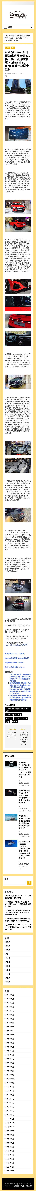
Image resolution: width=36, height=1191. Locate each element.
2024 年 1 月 (10, 1119)
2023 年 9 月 (10, 1135)
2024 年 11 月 (10, 1079)
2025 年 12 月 (10, 1027)
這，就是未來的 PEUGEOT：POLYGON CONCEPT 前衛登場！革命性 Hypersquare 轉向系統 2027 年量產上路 (24, 850)
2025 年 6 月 (10, 1051)
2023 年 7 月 (10, 1143)
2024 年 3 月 (10, 1111)
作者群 (22, 1186)
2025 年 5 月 (10, 1055)
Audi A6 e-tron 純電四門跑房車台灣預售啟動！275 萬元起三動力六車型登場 (20, 691)
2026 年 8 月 (10, 995)
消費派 (8, 962)
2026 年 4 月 (10, 1011)
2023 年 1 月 (10, 1167)
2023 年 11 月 (10, 1127)
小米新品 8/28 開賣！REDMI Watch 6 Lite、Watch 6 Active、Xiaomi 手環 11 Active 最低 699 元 (17, 912)
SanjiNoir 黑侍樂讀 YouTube (14, 662)
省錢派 (8, 970)
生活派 (8, 966)
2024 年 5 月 (10, 1103)
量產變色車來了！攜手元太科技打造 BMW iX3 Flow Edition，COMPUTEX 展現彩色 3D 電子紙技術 (25, 770)
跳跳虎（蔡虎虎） (12, 73)
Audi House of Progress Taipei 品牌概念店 (17, 710)
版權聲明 (16, 1186)
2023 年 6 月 (10, 1147)
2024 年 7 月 (10, 1095)
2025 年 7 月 (10, 1047)
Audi (12, 705)
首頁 (6, 36)
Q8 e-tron (9, 718)
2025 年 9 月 (10, 1039)
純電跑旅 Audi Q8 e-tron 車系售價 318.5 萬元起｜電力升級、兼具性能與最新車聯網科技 (20, 698)
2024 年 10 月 (10, 1083)
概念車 (14, 722)
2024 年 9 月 (10, 1087)
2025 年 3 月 (10, 1063)
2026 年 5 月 (10, 1007)
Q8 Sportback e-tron (21, 718)
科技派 (8, 974)
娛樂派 (8, 950)
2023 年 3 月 (10, 1159)
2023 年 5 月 (10, 1151)
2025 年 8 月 (10, 1043)
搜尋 (6, 879)
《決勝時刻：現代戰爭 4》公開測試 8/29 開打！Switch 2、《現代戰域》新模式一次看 (18, 904)
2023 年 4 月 (10, 1155)
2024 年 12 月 (10, 1075)
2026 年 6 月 (10, 1003)
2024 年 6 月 (10, 1099)
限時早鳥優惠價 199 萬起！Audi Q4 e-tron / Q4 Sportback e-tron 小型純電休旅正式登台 (20, 685)
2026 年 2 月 (10, 1019)
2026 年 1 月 (10, 1023)
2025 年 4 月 (10, 1059)
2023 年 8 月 (10, 1139)
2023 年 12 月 (10, 1123)
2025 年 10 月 (10, 1035)
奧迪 (7, 722)
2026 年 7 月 (10, 999)
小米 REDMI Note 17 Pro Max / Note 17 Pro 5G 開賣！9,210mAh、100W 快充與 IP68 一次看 (18, 927)
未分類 (8, 958)
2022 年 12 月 (10, 1171)
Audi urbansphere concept (14, 715)
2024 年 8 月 (10, 1091)
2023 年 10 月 (10, 1131)
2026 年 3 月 (10, 1015)
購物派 (8, 982)
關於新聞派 (29, 1186)
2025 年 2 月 (10, 1067)
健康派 (8, 942)
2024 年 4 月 (10, 1107)
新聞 (13, 48)
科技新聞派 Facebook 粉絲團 (14, 654)
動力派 (8, 48)
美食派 (8, 978)
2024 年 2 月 (10, 1115)
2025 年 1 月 (10, 1071)
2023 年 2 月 (10, 1163)
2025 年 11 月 (10, 1031)
